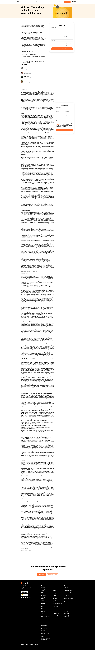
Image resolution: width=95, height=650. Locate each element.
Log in (59, 1)
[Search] (56, 1)
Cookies (36, 644)
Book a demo (67, 1)
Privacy (22, 644)
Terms (26, 644)
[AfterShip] (19, 1)
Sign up (62, 1)
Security (31, 644)
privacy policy (70, 43)
